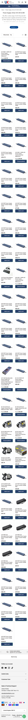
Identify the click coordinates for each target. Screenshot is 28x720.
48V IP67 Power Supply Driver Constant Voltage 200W (20, 305)
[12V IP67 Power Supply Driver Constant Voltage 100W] (21, 44)
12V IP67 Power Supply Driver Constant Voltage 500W (6, 154)
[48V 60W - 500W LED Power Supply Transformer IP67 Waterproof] (21, 270)
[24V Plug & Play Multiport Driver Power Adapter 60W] (7, 270)
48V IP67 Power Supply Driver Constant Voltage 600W (20, 613)
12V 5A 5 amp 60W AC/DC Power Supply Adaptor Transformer (6, 459)
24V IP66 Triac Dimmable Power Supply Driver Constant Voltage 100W (20, 510)
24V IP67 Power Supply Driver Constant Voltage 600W (20, 588)
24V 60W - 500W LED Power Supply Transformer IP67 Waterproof (20, 154)
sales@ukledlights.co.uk (7, 693)
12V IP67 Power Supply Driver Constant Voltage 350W (6, 129)
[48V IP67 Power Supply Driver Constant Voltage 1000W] (7, 629)
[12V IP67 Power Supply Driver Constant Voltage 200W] (21, 70)
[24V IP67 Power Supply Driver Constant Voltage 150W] (21, 171)
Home (2, 9)
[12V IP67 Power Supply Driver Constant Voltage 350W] (7, 120)
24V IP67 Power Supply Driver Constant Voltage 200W (6, 205)
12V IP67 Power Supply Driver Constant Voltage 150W (6, 79)
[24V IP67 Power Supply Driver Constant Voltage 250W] (21, 196)
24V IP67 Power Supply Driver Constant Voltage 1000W (6, 613)
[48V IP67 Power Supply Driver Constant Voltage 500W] (21, 346)
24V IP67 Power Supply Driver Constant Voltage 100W (6, 180)
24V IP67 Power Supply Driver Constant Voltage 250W (20, 205)
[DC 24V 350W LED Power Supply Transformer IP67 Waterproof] (21, 370)
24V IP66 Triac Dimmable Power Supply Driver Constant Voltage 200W (20, 536)
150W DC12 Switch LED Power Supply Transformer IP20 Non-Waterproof (20, 459)
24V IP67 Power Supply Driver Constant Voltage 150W (20, 180)
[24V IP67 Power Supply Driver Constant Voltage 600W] (21, 579)
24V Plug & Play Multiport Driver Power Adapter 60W (7, 279)
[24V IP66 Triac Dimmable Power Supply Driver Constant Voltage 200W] (21, 527)
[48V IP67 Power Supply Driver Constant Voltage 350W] (21, 321)
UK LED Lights (7, 715)
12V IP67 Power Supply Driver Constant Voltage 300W (20, 104)
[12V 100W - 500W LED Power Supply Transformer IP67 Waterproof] (7, 44)
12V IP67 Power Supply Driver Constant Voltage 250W (6, 104)
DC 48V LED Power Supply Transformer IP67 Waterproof (21, 408)
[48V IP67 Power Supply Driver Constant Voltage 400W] (7, 346)
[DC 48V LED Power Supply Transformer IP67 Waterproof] (21, 399)
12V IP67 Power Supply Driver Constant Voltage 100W (20, 53)
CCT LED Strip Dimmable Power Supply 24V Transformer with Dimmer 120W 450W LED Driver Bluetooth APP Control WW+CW (7, 381)
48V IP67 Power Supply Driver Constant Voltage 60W (6, 510)
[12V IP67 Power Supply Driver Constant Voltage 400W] (21, 120)
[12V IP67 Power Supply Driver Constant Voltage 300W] (21, 95)
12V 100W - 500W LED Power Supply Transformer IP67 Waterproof (6, 54)
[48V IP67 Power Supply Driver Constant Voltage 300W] (7, 321)
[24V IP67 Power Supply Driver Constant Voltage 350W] (21, 220)
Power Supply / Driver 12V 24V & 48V (13, 9)
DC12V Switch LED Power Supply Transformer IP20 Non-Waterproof (20, 433)
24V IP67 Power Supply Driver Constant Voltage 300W (6, 229)
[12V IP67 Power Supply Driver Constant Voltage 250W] (7, 95)
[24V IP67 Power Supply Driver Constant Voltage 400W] (7, 245)
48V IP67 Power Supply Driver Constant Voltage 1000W (6, 638)
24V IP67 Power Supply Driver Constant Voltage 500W (20, 254)
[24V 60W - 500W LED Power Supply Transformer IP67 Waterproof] (21, 145)
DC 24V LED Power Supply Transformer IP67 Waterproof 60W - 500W (7, 408)
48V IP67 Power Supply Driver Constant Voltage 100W (6, 305)
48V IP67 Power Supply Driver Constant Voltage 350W (20, 330)
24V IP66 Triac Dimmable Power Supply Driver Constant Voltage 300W (6, 563)
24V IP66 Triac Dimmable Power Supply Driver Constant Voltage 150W (6, 536)
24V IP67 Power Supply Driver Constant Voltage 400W (6, 254)
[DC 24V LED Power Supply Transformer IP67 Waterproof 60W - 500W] (7, 399)
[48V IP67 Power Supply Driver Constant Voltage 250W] (7, 579)
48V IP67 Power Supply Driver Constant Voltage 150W (20, 562)
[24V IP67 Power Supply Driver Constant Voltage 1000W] (7, 604)
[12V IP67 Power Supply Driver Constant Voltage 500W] (7, 145)
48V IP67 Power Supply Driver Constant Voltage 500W (20, 354)
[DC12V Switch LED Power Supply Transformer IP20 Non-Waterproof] (21, 424)
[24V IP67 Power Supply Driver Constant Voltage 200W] (7, 196)
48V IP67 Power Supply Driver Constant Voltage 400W (6, 354)
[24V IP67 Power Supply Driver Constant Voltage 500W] (21, 245)
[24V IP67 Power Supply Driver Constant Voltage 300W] (7, 220)
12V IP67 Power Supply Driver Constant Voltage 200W (20, 79)
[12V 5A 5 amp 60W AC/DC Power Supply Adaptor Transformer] (7, 450)
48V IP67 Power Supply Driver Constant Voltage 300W (6, 330)
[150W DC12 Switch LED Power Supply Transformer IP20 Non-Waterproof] (21, 450)
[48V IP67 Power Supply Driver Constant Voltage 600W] (21, 604)
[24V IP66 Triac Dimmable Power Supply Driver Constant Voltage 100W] (21, 501)
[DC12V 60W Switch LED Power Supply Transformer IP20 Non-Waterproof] (7, 424)
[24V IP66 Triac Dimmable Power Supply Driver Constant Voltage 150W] (7, 527)
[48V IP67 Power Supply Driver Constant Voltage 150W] (21, 553)
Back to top (14, 656)
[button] (25, 2)
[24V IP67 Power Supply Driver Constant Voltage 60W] (21, 476)
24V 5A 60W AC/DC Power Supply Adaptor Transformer (6, 485)
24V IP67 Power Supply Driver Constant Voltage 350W (20, 229)
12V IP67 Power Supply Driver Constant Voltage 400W (20, 129)
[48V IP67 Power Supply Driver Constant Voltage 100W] (7, 296)
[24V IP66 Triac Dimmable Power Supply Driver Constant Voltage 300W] (7, 553)
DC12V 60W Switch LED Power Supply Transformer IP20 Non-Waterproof (6, 433)
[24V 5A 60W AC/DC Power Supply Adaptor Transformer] (7, 476)
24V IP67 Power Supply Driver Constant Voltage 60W (20, 485)
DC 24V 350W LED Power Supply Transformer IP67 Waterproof (19, 380)
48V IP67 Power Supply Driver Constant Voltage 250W (6, 588)
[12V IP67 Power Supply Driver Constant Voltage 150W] (7, 70)
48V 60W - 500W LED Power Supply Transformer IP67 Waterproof (20, 279)
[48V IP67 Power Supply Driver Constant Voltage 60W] (7, 501)
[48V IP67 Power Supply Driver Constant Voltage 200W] (21, 296)
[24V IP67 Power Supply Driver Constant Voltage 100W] (7, 171)
